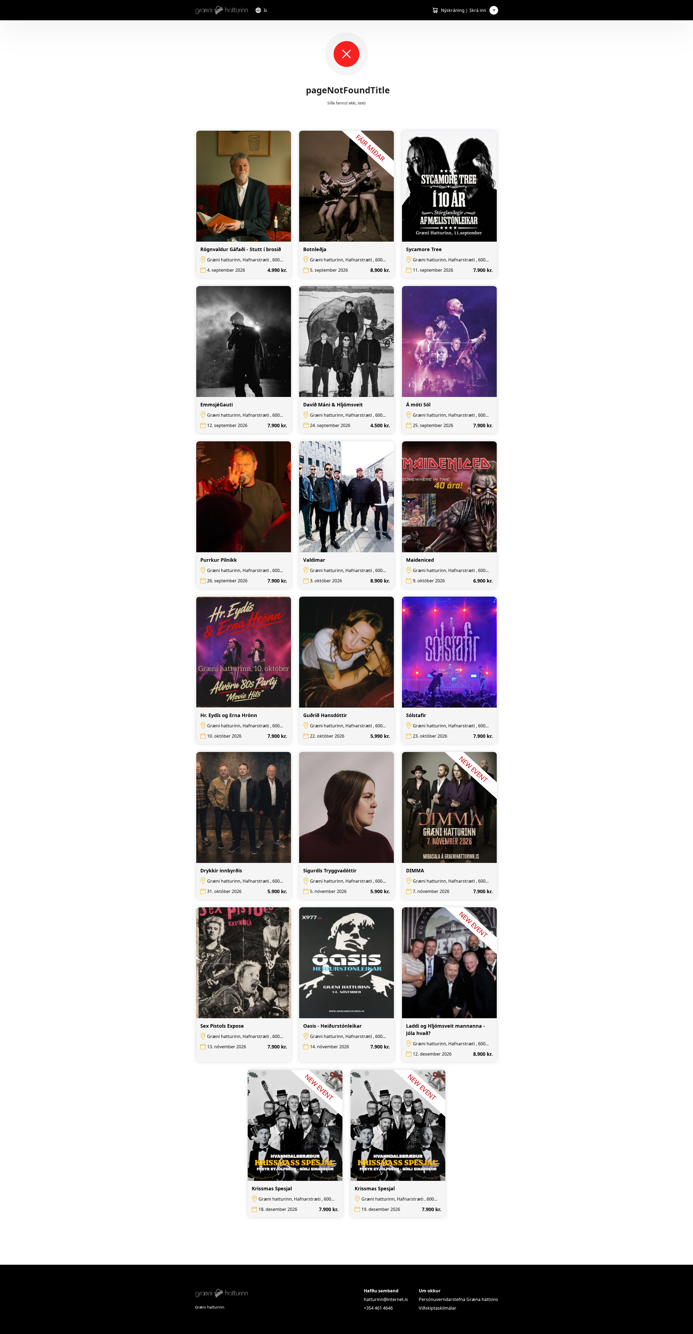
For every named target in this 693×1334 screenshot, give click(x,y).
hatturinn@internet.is (386, 1299)
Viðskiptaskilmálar (437, 1308)
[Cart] (435, 10)
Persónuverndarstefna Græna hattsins (458, 1299)
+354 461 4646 (378, 1308)
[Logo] (222, 10)
